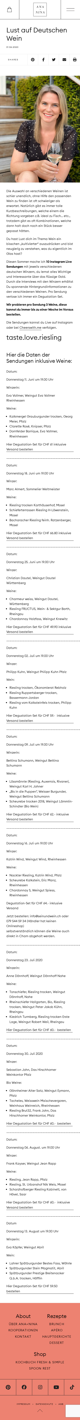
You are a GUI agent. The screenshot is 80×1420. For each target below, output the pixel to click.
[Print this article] (75, 59)
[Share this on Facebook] (43, 59)
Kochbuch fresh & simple (40, 1362)
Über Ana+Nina (23, 1324)
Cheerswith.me (30, 327)
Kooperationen (23, 1330)
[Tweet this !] (54, 59)
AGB (60, 1404)
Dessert (56, 1342)
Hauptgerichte (56, 1336)
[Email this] (64, 59)
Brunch (56, 1324)
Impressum (23, 1404)
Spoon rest (40, 1368)
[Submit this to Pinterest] (33, 59)
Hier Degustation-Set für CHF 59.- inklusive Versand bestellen (38, 718)
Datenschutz (44, 1404)
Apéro (57, 1330)
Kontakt (23, 1336)
